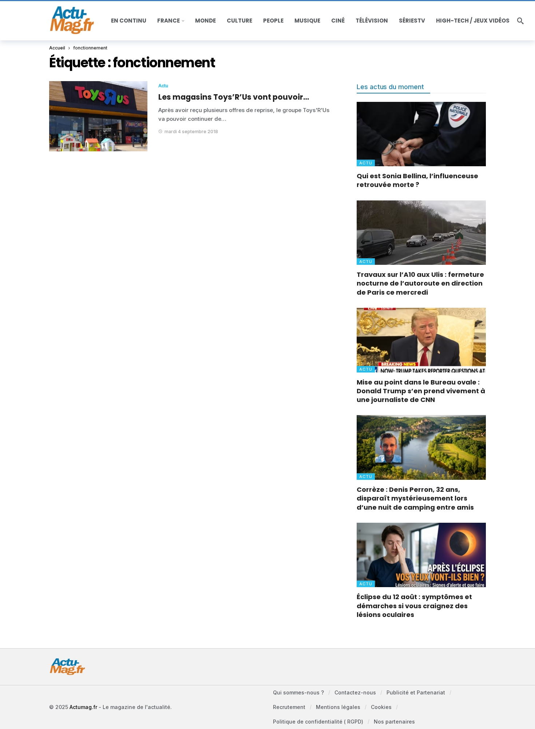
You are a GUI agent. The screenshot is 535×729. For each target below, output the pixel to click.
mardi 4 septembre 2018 (191, 131)
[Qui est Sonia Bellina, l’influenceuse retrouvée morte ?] (421, 134)
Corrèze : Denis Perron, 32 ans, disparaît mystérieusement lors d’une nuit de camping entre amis (415, 498)
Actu (163, 85)
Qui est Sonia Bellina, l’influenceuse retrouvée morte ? (417, 180)
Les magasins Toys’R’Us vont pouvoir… (233, 97)
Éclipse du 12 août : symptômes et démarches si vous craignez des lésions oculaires (414, 605)
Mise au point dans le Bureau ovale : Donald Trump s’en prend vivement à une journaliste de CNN (421, 391)
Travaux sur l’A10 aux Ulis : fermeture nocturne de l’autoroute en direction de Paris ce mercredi (420, 283)
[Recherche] (520, 20)
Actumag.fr (83, 707)
